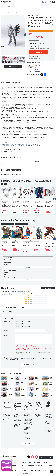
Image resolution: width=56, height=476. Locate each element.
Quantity (31, 46)
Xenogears (37, 71)
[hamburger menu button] (53, 2)
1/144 (36, 67)
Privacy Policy (13, 470)
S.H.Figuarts (8, 272)
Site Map (44, 470)
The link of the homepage (34, 470)
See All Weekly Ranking (7, 224)
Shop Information (22, 470)
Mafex (6, 275)
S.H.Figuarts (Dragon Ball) (12, 277)
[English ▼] (43, 2)
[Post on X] (41, 74)
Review (6, 335)
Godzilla (7, 264)
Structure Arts (38, 69)
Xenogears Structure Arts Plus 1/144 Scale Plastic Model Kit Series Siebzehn (21, 147)
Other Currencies (32, 38)
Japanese (10, 151)
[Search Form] (50, 2)
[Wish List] (45, 2)
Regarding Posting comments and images (20, 291)
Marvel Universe (9, 260)
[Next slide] (25, 34)
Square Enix (38, 65)
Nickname (7, 330)
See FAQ (27, 443)
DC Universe (8, 262)
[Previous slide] (1, 199)
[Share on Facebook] (45, 74)
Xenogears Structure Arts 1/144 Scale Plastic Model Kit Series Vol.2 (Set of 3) (21, 145)
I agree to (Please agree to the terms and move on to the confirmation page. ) (28, 358)
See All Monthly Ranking (21, 224)
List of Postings (47, 288)
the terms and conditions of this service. (21, 358)
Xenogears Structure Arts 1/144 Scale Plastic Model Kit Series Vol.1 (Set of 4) (21, 144)
